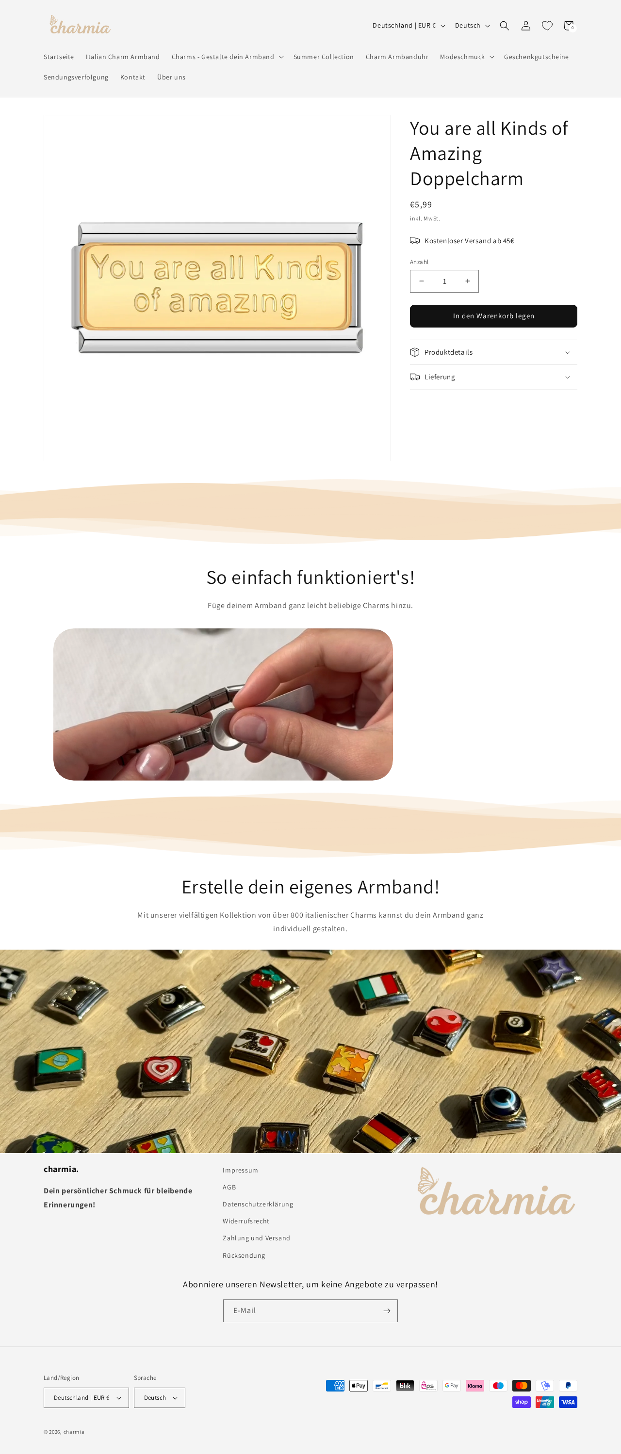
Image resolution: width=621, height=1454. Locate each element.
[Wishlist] (547, 25)
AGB (229, 1187)
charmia (74, 1431)
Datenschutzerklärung (258, 1204)
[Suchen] (504, 25)
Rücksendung (244, 1255)
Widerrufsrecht (246, 1221)
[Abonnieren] (386, 1310)
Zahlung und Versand (256, 1238)
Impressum (240, 1170)
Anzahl (419, 262)
